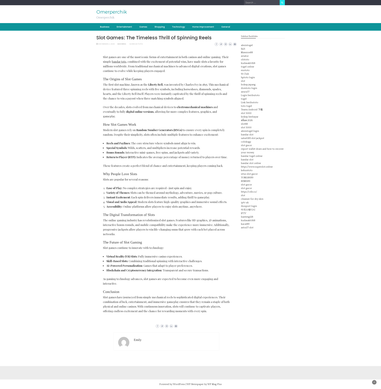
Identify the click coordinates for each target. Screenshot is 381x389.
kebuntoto (247, 170)
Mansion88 (247, 52)
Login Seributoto (250, 95)
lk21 (243, 49)
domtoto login (249, 88)
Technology (178, 26)
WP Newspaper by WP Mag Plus (204, 384)
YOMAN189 (247, 177)
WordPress (179, 384)
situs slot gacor (249, 174)
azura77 (245, 91)
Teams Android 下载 (252, 109)
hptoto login (248, 77)
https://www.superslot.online (257, 166)
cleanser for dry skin (252, 199)
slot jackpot (257, 138)
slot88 (244, 124)
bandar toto (136, 44)
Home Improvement (203, 26)
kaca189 (245, 224)
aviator (245, 56)
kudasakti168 (248, 63)
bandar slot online (251, 163)
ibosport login (249, 206)
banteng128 (247, 216)
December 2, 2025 (106, 44)
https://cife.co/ (249, 191)
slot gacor (246, 145)
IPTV (243, 213)
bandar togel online (251, 156)
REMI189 (245, 181)
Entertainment (124, 26)
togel (244, 99)
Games (143, 26)
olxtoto (245, 59)
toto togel (246, 106)
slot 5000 (246, 113)
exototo (245, 70)
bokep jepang (248, 84)
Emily (138, 340)
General (225, 26)
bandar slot (247, 134)
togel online (247, 66)
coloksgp (246, 141)
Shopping (159, 26)
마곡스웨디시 (248, 209)
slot (243, 81)
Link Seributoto (249, 102)
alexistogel (247, 45)
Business (104, 26)
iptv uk (245, 202)
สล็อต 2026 (247, 120)
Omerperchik (111, 12)
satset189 (246, 138)
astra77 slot (247, 227)
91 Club (245, 74)
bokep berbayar (249, 116)
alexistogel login (250, 131)
